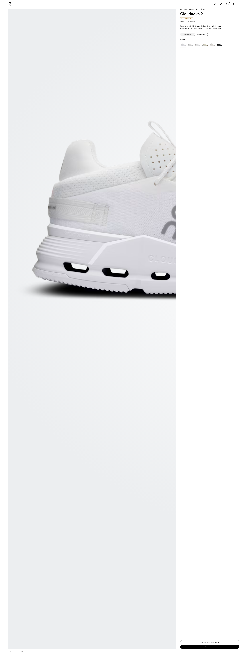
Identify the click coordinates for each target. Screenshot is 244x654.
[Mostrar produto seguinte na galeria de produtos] (15, 651)
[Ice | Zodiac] (212, 45)
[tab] (215, 4)
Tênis (202, 9)
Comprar (183, 9)
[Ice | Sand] (198, 45)
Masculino (193, 9)
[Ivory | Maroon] (190, 45)
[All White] (183, 45)
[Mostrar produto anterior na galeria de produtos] (10, 651)
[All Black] (219, 45)
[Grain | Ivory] (205, 45)
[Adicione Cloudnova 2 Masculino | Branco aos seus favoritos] (237, 13)
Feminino (187, 34)
